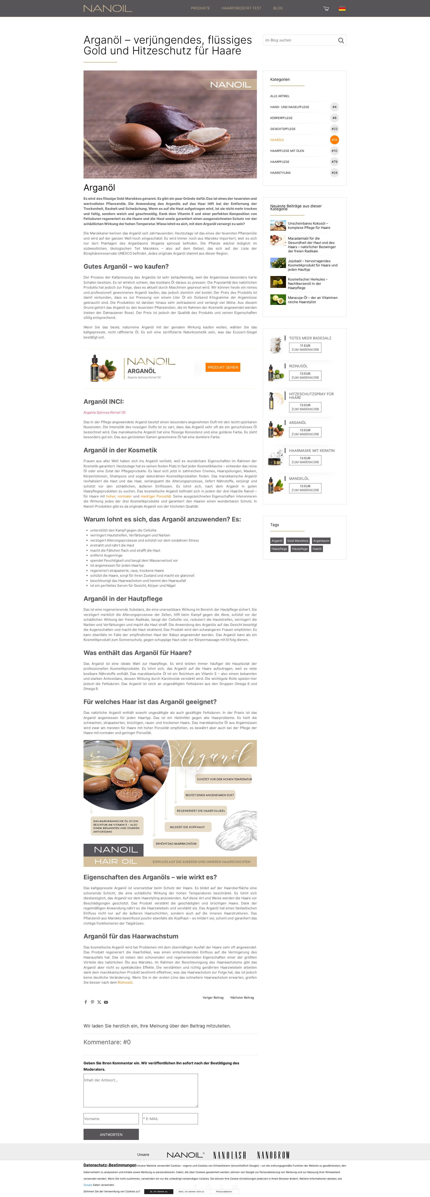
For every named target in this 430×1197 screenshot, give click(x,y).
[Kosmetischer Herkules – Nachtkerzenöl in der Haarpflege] (278, 281)
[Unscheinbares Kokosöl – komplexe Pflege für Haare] (278, 225)
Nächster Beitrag (242, 997)
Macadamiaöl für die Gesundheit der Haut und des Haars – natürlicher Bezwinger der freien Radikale (312, 244)
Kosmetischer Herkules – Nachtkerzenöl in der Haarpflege (308, 283)
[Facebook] (86, 1002)
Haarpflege (304, 162)
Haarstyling (304, 172)
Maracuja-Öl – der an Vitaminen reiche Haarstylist (313, 300)
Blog (278, 8)
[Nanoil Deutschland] (108, 8)
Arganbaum (321, 540)
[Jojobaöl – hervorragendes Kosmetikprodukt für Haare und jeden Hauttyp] (278, 262)
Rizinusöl (125, 982)
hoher (110, 496)
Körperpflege (303, 118)
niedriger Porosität (156, 496)
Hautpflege (300, 549)
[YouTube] (106, 1002)
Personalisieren (224, 1191)
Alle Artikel (280, 96)
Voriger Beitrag (213, 997)
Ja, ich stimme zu (159, 1191)
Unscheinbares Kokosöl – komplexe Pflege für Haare (309, 225)
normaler (125, 496)
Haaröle (304, 140)
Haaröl (317, 549)
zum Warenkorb (305, 349)
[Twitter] (99, 1002)
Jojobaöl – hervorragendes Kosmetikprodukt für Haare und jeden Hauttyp (313, 265)
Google (88, 1184)
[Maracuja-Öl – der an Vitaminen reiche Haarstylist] (278, 299)
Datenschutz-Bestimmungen (110, 1165)
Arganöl (277, 540)
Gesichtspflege (304, 129)
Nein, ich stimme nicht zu (191, 1191)
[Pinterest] (92, 1002)
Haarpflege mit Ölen (304, 151)
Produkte (200, 8)
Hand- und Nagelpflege (303, 107)
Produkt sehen (223, 367)
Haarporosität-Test (241, 8)
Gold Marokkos (297, 540)
